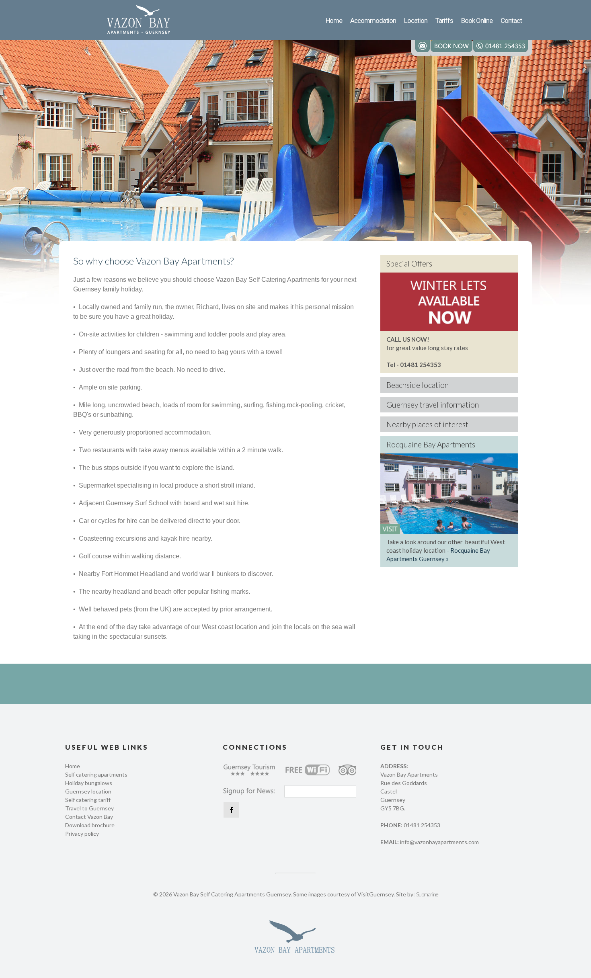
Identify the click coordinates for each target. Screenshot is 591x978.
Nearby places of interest (427, 424)
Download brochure (90, 825)
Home (72, 766)
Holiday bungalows (88, 782)
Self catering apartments (96, 774)
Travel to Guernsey (89, 808)
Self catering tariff (88, 799)
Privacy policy (82, 833)
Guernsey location (88, 791)
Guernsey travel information (432, 404)
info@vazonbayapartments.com (439, 842)
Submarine (427, 894)
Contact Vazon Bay (89, 816)
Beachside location (417, 385)
